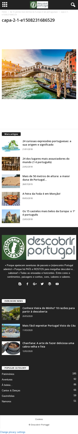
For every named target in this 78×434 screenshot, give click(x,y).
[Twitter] (43, 284)
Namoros (6, 401)
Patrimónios (8, 374)
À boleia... (7, 385)
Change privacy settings (12, 432)
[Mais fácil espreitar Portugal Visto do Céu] (11, 330)
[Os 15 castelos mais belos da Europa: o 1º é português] (11, 216)
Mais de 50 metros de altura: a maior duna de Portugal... (46, 177)
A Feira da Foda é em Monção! (41, 193)
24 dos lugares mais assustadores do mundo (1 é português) (45, 160)
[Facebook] (28, 284)
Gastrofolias (8, 396)
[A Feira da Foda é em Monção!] (11, 199)
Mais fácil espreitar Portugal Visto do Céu (49, 325)
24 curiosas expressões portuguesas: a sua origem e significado (46, 142)
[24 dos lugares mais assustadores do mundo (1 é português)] (11, 164)
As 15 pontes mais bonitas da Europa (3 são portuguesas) (34, 12)
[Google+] (35, 284)
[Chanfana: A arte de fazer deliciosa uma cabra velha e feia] (11, 348)
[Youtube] (57, 284)
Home (4, 12)
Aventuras (7, 379)
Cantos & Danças (11, 390)
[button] (72, 5)
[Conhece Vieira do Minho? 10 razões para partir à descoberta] (11, 313)
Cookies (39, 419)
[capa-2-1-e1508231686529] (39, 74)
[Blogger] (20, 284)
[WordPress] (50, 284)
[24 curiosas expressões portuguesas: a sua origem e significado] (11, 146)
